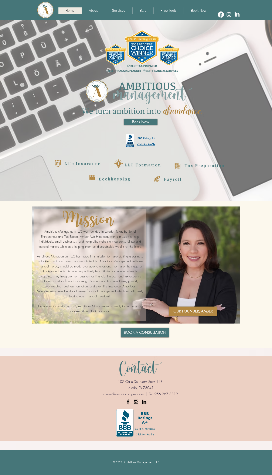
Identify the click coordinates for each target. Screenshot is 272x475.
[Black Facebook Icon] (128, 402)
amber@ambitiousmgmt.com (123, 394)
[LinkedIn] (237, 14)
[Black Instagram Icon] (136, 402)
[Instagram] (229, 14)
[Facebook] (221, 14)
